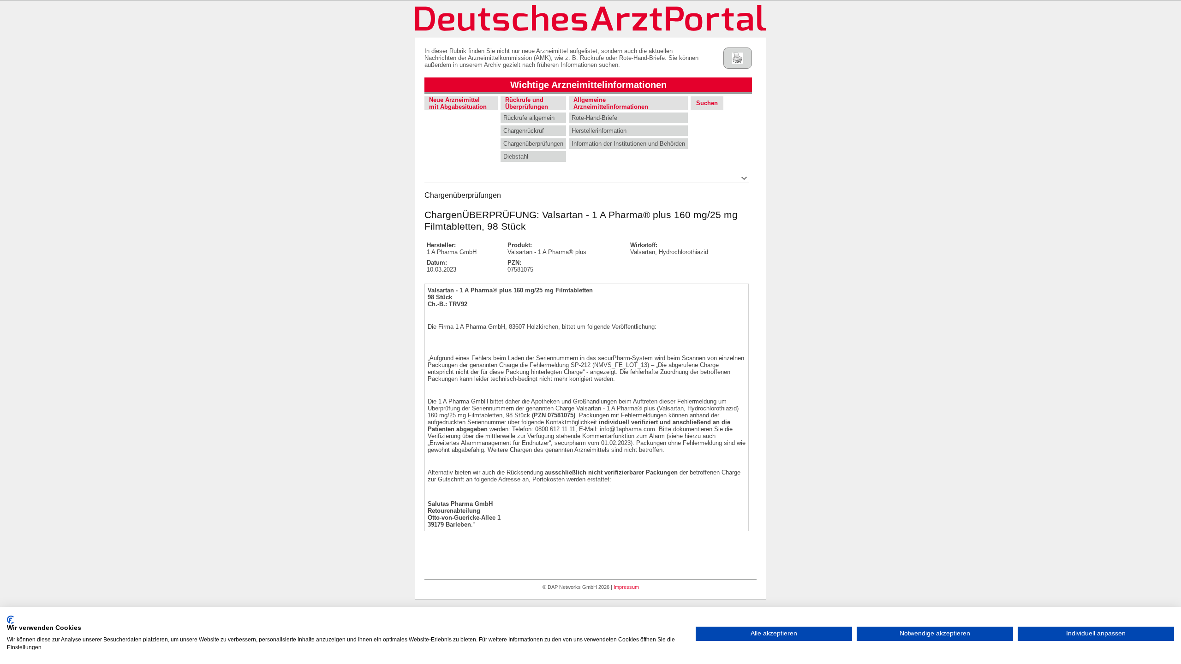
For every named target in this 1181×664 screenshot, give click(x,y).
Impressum (626, 587)
